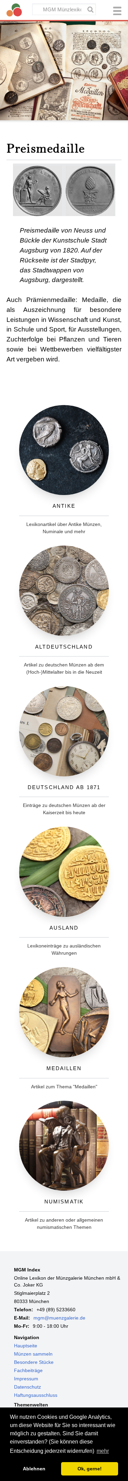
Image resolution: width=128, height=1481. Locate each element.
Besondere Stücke (34, 1362)
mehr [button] (103, 1451)
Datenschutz (27, 1387)
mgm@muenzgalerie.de (59, 1318)
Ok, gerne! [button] (89, 1468)
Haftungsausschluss (35, 1395)
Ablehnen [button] (34, 1468)
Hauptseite (25, 1345)
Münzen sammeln (33, 1354)
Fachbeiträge (28, 1370)
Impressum (26, 1378)
